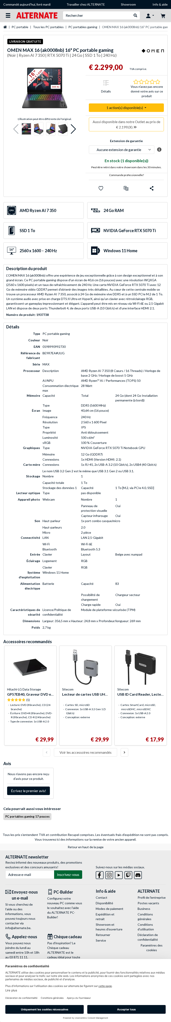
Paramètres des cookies (151, 947)
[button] (16, 129)
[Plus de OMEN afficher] (153, 53)
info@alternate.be (18, 928)
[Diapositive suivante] (124, 752)
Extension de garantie (126, 141)
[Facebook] (100, 874)
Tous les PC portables (48, 27)
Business (144, 909)
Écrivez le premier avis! (28, 791)
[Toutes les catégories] (8, 15)
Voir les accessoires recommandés (85, 752)
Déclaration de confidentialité (148, 937)
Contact (101, 897)
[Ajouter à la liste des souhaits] (101, 188)
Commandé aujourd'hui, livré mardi (27, 4)
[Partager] (152, 188)
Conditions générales (145, 916)
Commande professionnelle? (126, 175)
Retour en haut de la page (86, 847)
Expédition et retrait (105, 916)
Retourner (103, 935)
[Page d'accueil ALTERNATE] (36, 15)
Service (101, 940)
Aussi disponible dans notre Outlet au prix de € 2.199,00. (126, 124)
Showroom (128, 4)
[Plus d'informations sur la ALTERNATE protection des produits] (159, 149)
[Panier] (163, 15)
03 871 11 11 (18, 957)
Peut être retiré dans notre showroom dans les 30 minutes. (126, 167)
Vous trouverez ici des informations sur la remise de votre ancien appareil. (85, 839)
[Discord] (138, 874)
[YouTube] (119, 874)
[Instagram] (109, 874)
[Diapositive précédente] (46, 752)
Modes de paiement (109, 909)
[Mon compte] (150, 15)
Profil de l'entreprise (152, 897)
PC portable (20, 27)
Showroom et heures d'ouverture (109, 927)
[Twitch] (128, 874)
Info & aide (160, 4)
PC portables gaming (82, 27)
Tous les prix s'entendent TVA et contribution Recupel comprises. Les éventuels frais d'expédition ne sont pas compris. (86, 835)
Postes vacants (148, 903)
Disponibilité (104, 903)
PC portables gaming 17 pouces (27, 816)
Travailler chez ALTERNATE (86, 4)
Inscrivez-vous (68, 874)
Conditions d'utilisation (146, 927)
